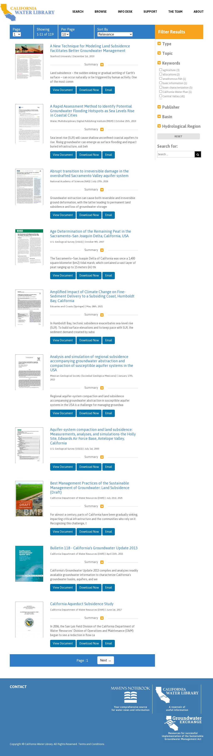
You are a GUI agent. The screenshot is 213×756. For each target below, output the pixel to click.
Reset (178, 136)
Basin (167, 116)
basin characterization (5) (177, 87)
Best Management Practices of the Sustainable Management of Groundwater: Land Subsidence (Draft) (89, 487)
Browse (101, 11)
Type (166, 43)
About (199, 11)
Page (16, 29)
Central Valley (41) (173, 96)
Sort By (102, 29)
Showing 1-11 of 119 (45, 31)
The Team (175, 11)
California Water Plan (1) (177, 91)
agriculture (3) (171, 70)
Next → (105, 660)
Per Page (68, 29)
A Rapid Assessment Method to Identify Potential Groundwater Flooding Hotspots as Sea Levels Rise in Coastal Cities (92, 110)
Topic (167, 53)
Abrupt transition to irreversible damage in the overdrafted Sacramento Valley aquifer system (89, 173)
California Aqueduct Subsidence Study (82, 604)
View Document (63, 90)
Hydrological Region (181, 126)
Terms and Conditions (91, 744)
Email (108, 90)
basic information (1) (174, 83)
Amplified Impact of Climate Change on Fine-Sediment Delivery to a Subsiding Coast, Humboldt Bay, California (92, 296)
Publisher (171, 107)
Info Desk (125, 11)
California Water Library (27, 12)
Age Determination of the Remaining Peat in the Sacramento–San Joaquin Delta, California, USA (90, 233)
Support (150, 11)
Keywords (171, 63)
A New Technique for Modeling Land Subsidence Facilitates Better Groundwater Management (90, 48)
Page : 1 (82, 660)
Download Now (89, 90)
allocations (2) (171, 74)
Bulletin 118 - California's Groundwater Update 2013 (94, 548)
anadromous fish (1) (174, 78)
